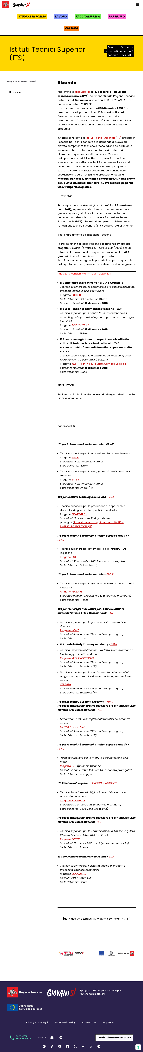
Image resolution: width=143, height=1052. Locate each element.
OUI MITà (65, 684)
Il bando (15, 92)
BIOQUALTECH (80, 874)
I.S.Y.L (61, 539)
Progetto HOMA (69, 630)
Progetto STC (68, 766)
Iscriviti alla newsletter (114, 1037)
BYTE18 (76, 479)
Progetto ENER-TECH (72, 800)
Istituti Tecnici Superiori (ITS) (103, 138)
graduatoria (82, 92)
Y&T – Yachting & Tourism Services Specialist (99, 364)
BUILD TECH (79, 295)
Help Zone (108, 1022)
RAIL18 (75, 457)
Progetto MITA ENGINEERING (77, 658)
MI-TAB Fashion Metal (73, 727)
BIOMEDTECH (79, 514)
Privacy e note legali (37, 1022)
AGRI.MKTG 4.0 (80, 325)
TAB (111, 613)
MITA (113, 644)
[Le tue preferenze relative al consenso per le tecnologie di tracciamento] (138, 1047)
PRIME (109, 574)
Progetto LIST (68, 557)
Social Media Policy (65, 1022)
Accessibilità (89, 1022)
